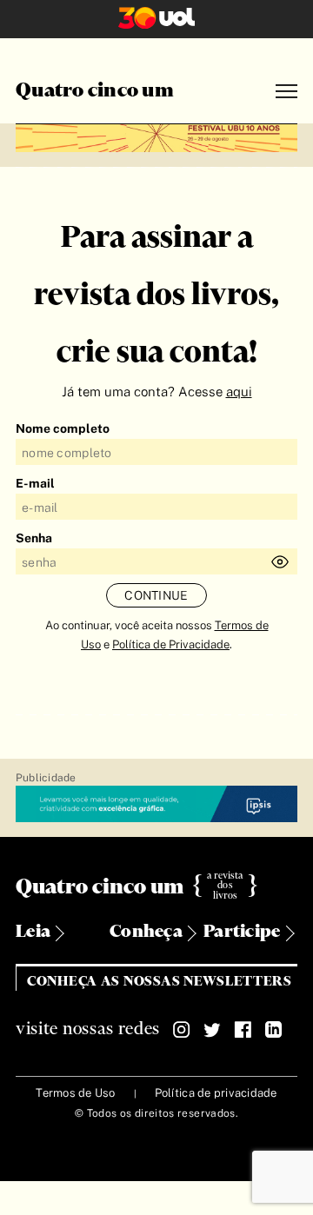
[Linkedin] (273, 1030)
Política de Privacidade (171, 644)
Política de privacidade (216, 1093)
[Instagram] (181, 1030)
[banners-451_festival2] (156, 135)
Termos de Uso (75, 1093)
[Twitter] (212, 1030)
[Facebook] (242, 1030)
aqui (239, 391)
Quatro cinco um (95, 91)
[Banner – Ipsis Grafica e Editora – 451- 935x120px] (156, 805)
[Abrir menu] (286, 91)
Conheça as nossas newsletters (159, 981)
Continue (156, 595)
